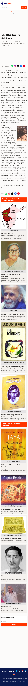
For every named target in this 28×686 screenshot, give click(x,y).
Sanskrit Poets (6, 607)
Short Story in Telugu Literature (11, 415)
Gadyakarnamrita (7, 233)
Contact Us (4, 671)
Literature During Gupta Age (10, 509)
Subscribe (14, 624)
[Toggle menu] (26, 3)
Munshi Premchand (7, 576)
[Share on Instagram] (15, 66)
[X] (19, 671)
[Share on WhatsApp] (12, 66)
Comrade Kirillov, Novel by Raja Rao (12, 314)
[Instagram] (14, 674)
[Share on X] (18, 66)
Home (2, 11)
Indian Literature (17, 11)
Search (24, 7)
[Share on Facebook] (21, 66)
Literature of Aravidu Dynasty (11, 538)
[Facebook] (16, 671)
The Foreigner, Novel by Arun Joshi (12, 367)
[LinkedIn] (25, 671)
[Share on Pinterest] (24, 66)
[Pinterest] (22, 671)
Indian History (9, 11)
